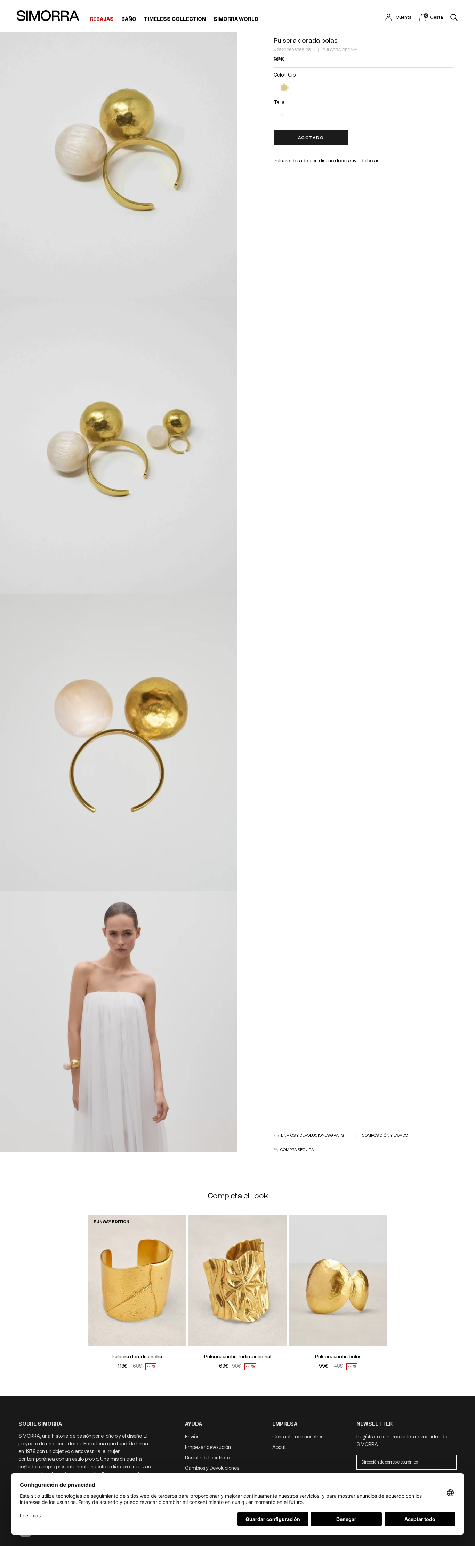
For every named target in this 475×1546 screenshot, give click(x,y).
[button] (97, 1280)
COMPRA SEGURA (297, 1150)
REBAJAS (102, 19)
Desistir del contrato (207, 1458)
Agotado (311, 137)
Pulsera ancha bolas (338, 1357)
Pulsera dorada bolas (306, 41)
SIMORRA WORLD (236, 19)
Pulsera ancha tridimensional (237, 1357)
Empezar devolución (208, 1447)
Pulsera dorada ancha (137, 1357)
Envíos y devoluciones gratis (312, 1135)
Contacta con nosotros (297, 1437)
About (279, 1447)
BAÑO (128, 19)
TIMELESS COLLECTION (175, 19)
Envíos (192, 1437)
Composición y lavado (385, 1135)
